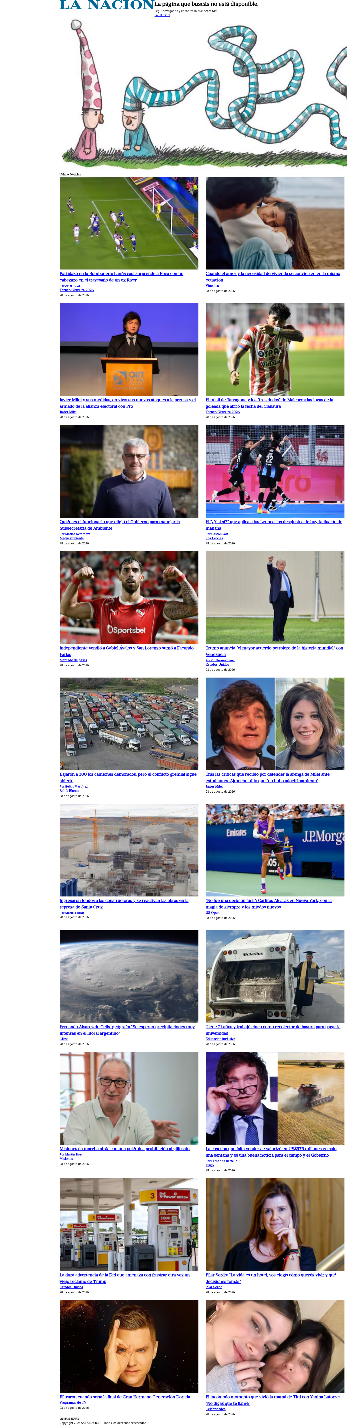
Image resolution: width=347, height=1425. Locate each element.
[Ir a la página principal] (107, 8)
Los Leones (214, 538)
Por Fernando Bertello (221, 1161)
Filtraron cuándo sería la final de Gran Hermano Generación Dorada (125, 1397)
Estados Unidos (217, 665)
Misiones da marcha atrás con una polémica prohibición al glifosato (125, 1149)
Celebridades (216, 1409)
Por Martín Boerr (72, 1154)
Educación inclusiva (220, 1039)
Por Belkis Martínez (74, 786)
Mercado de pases (73, 660)
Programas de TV (73, 1403)
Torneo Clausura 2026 (77, 290)
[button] (129, 224)
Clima (64, 1039)
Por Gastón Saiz (217, 534)
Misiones (66, 1159)
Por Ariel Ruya (70, 286)
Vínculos (212, 286)
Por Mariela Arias (72, 913)
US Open (213, 913)
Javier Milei (68, 412)
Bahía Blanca (69, 791)
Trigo (210, 1165)
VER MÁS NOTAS (69, 1418)
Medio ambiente (72, 538)
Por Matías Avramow (75, 534)
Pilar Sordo (214, 1287)
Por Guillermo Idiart (220, 660)
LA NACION (162, 15)
